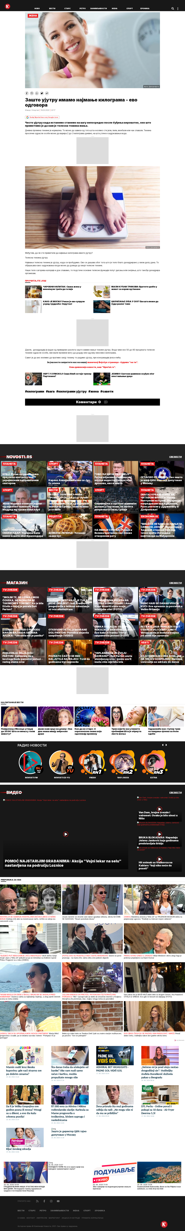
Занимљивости (98, 8)
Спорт (129, 8)
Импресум (42, 1218)
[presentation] (163, 745)
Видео (14, 792)
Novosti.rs (19, 456)
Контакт (31, 1218)
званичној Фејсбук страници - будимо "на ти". (112, 362)
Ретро (83, 8)
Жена (114, 8)
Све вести (175, 457)
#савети (106, 391)
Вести (52, 8)
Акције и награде (71, 1218)
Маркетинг (54, 1218)
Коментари (88, 402)
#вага (50, 391)
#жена (93, 391)
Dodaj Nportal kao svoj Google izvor (44, 117)
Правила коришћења (92, 1218)
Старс (67, 8)
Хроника (144, 8)
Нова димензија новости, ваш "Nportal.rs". (92, 367)
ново (37, 8)
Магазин (17, 582)
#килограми (34, 391)
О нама (21, 1218)
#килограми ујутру (71, 391)
